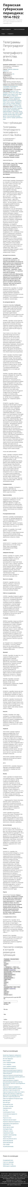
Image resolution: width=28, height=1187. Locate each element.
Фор (17, 92)
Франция (5, 114)
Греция (5, 109)
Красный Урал (6, 1102)
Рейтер (10, 92)
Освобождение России (9, 1112)
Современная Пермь (8, 1133)
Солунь (12, 102)
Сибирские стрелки (8, 1131)
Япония (10, 114)
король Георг (14, 94)
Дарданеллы (17, 99)
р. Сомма (14, 105)
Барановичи (17, 97)
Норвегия (15, 111)
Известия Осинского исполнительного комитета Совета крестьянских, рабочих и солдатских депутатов (14, 1077)
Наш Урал (5, 1110)
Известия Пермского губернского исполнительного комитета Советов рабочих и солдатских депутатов (12, 1088)
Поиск (3, 33)
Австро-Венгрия (17, 106)
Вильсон (12, 91)
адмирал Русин (7, 94)
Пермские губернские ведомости (11, 1121)
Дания (8, 109)
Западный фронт (15, 109)
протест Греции (11, 117)
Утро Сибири (6, 1144)
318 (13, 74)
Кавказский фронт (7, 111)
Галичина (10, 99)
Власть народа (7, 1060)
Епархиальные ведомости (9, 1068)
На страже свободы (8, 1106)
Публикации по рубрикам (9, 1166)
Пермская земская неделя (9, 1119)
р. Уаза (19, 105)
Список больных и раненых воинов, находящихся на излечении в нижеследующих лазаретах (12, 1036)
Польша (5, 113)
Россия (9, 113)
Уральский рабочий (8, 1140)
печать (5, 117)
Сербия (17, 113)
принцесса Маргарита (12, 95)
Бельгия (9, 108)
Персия (20, 111)
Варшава (5, 99)
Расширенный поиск (8, 1160)
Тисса (13, 92)
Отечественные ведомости (10, 1114)
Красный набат (7, 1100)
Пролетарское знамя (8, 1127)
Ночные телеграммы (9, 1038)
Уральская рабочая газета (10, 1138)
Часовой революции (8, 1146)
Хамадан (18, 103)
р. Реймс (10, 105)
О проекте (10, 33)
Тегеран (13, 103)
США (13, 113)
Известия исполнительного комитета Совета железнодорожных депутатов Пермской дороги (12, 1071)
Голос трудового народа (9, 1066)
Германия (19, 108)
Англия (4, 108)
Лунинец (19, 100)
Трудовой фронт (7, 1136)
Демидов (5, 92)
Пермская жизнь (7, 1118)
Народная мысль (7, 1108)
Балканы (12, 97)
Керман (5, 100)
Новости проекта (6, 29)
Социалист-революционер (9, 1135)
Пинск (4, 102)
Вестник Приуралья (8, 1058)
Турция (21, 113)
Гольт (16, 91)
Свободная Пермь (7, 1129)
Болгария (14, 108)
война (13, 114)
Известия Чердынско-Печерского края (13, 1098)
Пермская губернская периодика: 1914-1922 (13, 11)
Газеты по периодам (8, 1162)
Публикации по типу (8, 1164)
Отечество (6, 1116)
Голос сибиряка (7, 1064)
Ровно (8, 102)
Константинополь (12, 100)
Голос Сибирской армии (9, 1062)
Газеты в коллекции (19, 29)
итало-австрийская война (13, 116)
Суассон (8, 103)
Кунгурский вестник (8, 1104)
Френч (20, 92)
